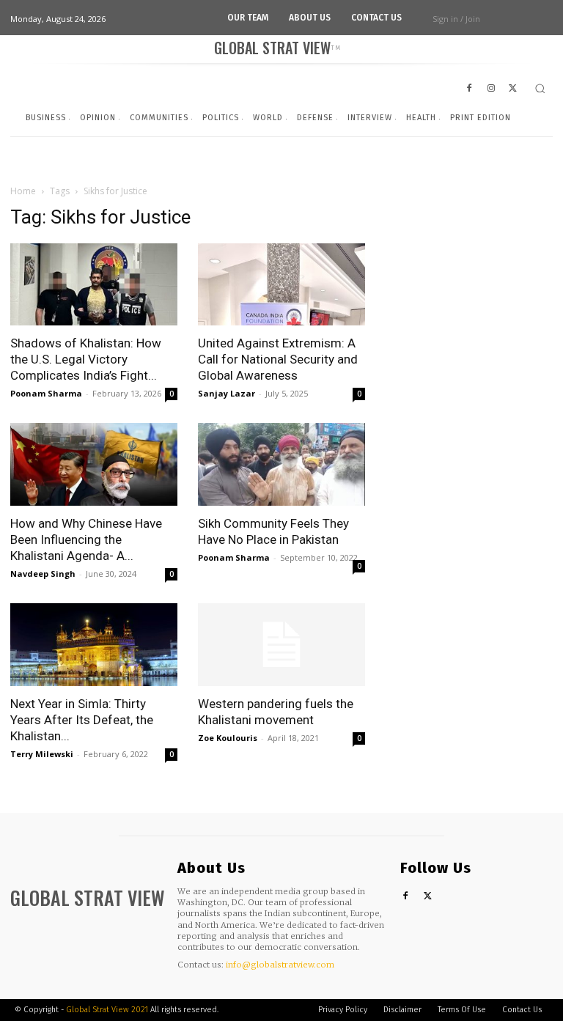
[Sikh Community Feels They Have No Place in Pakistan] (281, 464)
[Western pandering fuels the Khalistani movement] (281, 644)
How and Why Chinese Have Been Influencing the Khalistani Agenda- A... (86, 539)
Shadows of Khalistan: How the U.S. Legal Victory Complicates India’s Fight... (85, 359)
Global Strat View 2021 (108, 1009)
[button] (540, 88)
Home (23, 191)
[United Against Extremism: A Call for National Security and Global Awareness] (281, 284)
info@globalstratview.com (280, 964)
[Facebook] (406, 897)
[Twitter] (428, 897)
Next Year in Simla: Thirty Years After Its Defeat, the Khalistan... (81, 719)
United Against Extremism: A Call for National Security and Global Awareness (278, 359)
